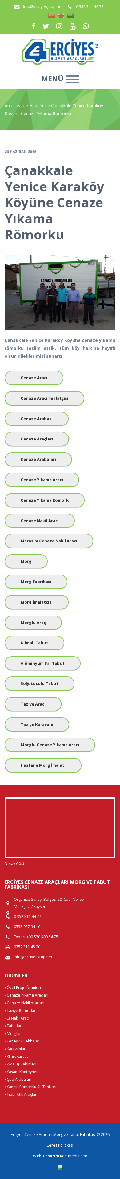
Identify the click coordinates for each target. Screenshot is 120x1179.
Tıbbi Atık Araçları (22, 1094)
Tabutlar (14, 1025)
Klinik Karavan (18, 1056)
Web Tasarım (46, 1155)
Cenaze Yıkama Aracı (42, 479)
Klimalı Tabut (34, 643)
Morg (26, 561)
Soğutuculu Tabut (39, 683)
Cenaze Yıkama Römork (45, 500)
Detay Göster (16, 863)
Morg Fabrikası (36, 581)
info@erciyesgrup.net (43, 6)
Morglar (13, 1033)
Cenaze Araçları (37, 439)
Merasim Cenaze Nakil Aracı (49, 541)
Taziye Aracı (33, 704)
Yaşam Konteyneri (22, 1071)
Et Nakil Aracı (18, 1018)
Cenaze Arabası (37, 418)
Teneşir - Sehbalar (22, 1041)
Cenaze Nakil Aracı (40, 520)
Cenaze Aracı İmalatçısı (44, 398)
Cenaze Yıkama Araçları (27, 995)
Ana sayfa (14, 105)
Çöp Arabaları (18, 1079)
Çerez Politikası (60, 1145)
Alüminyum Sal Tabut (43, 663)
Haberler (37, 105)
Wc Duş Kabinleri (21, 1064)
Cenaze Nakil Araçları (25, 1002)
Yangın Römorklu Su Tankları (31, 1086)
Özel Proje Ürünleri (23, 987)
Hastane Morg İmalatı (43, 765)
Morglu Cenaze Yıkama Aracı (50, 744)
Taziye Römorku (20, 1010)
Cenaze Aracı (34, 377)
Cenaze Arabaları (38, 459)
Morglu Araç (33, 622)
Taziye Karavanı (37, 724)
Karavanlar (16, 1048)
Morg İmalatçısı (37, 602)
